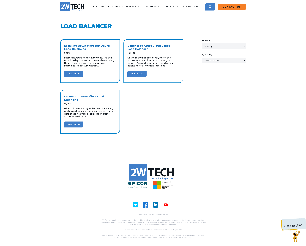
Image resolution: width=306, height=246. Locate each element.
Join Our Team (172, 7)
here (189, 237)
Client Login (190, 7)
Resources (132, 7)
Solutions (99, 7)
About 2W (151, 7)
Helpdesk (117, 7)
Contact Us (232, 6)
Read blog (74, 74)
